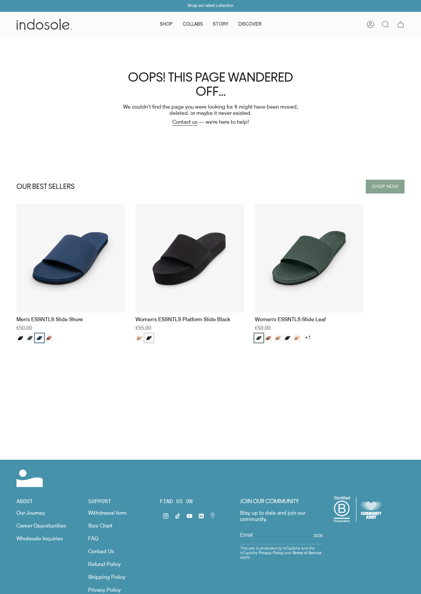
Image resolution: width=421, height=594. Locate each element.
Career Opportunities (41, 526)
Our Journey (30, 513)
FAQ (93, 538)
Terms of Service (306, 552)
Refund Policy (104, 564)
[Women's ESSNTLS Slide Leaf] (309, 258)
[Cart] (400, 24)
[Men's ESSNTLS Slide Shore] (70, 258)
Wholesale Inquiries (39, 538)
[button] (166, 24)
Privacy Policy (104, 590)
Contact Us (101, 551)
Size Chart (100, 526)
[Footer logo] (29, 478)
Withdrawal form (107, 513)
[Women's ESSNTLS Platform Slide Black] (190, 258)
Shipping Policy (106, 577)
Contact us (185, 122)
